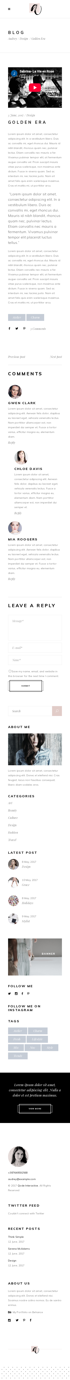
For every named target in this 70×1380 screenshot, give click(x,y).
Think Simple (16, 1236)
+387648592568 (18, 1172)
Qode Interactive (27, 1185)
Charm (35, 317)
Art (10, 803)
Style (50, 1047)
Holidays (27, 903)
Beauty (12, 810)
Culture (13, 818)
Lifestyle (37, 1039)
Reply (11, 442)
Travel (12, 840)
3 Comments (38, 329)
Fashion (13, 832)
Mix (15, 1047)
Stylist (26, 921)
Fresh (16, 1039)
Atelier (17, 317)
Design (24, 38)
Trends (17, 1056)
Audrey (12, 38)
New (32, 1047)
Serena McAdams (19, 1248)
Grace (25, 885)
